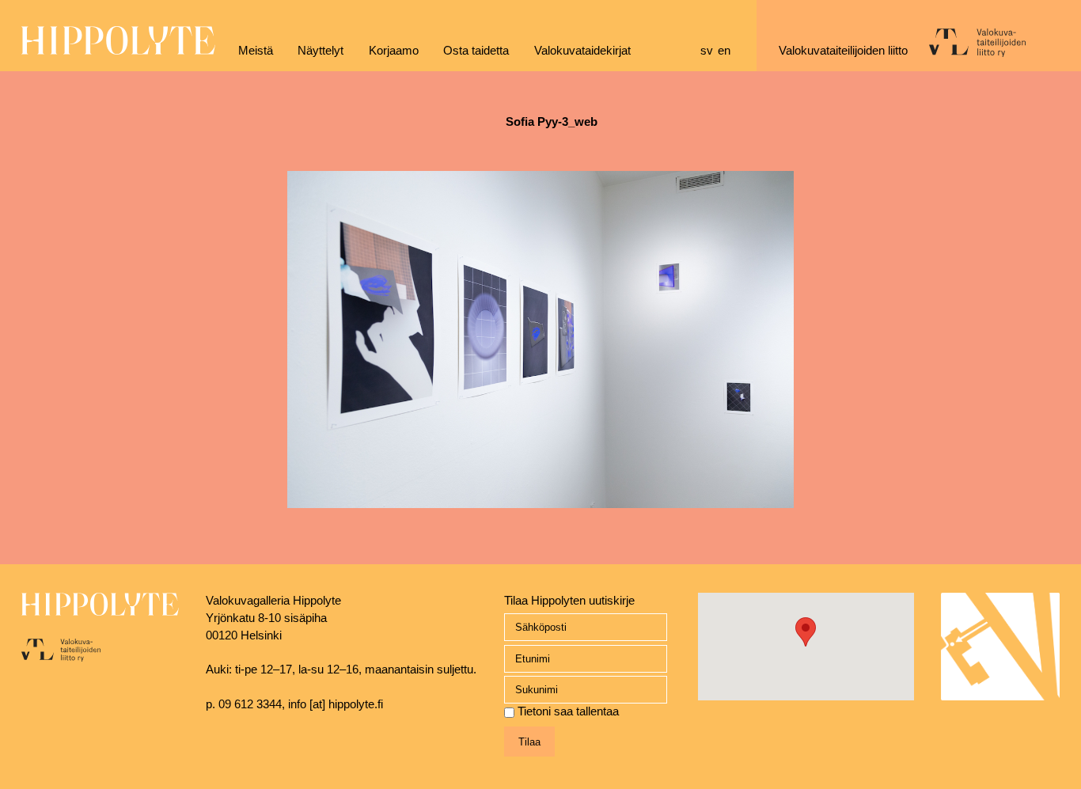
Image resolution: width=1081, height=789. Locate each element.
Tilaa (529, 742)
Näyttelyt (320, 50)
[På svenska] (709, 51)
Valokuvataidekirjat (582, 50)
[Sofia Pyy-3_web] (540, 518)
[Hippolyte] (118, 50)
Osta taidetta (476, 50)
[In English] (726, 51)
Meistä (255, 50)
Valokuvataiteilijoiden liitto (843, 50)
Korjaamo (394, 50)
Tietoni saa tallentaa (568, 711)
